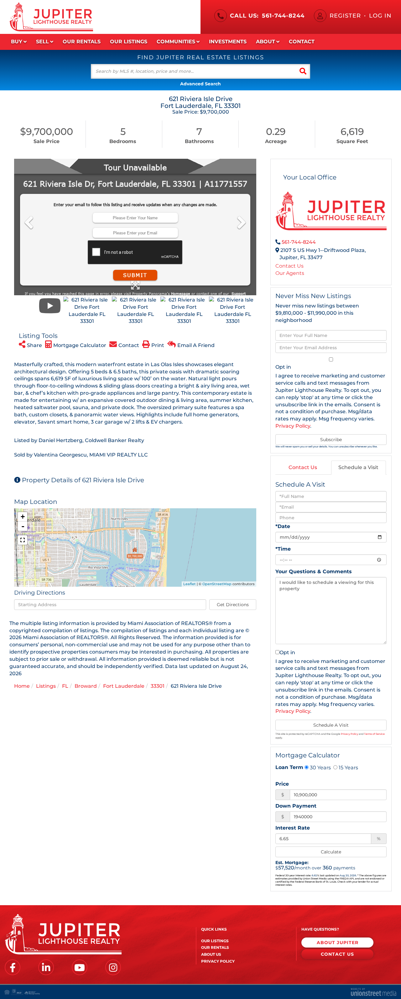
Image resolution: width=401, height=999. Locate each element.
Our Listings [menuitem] (128, 42)
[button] (303, 71)
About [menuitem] (265, 42)
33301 (157, 686)
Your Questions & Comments (313, 571)
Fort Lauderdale (123, 686)
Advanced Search (200, 84)
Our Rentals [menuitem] (82, 42)
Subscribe (331, 439)
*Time (283, 549)
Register (345, 15)
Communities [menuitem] (176, 42)
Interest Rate (292, 828)
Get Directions (233, 604)
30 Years (320, 767)
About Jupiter (337, 942)
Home (22, 686)
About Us (211, 954)
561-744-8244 (283, 15)
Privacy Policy (292, 426)
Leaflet (189, 584)
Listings (46, 686)
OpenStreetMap (217, 584)
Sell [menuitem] (42, 42)
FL (65, 686)
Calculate (331, 852)
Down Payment (295, 806)
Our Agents (289, 273)
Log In (380, 15)
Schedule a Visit (358, 467)
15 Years (347, 767)
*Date (282, 526)
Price (282, 784)
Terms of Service (374, 733)
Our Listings (215, 940)
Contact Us (289, 266)
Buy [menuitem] (16, 42)
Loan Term (289, 767)
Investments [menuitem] (228, 42)
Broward (86, 686)
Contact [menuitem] (302, 42)
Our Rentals (215, 947)
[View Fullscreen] (22, 540)
